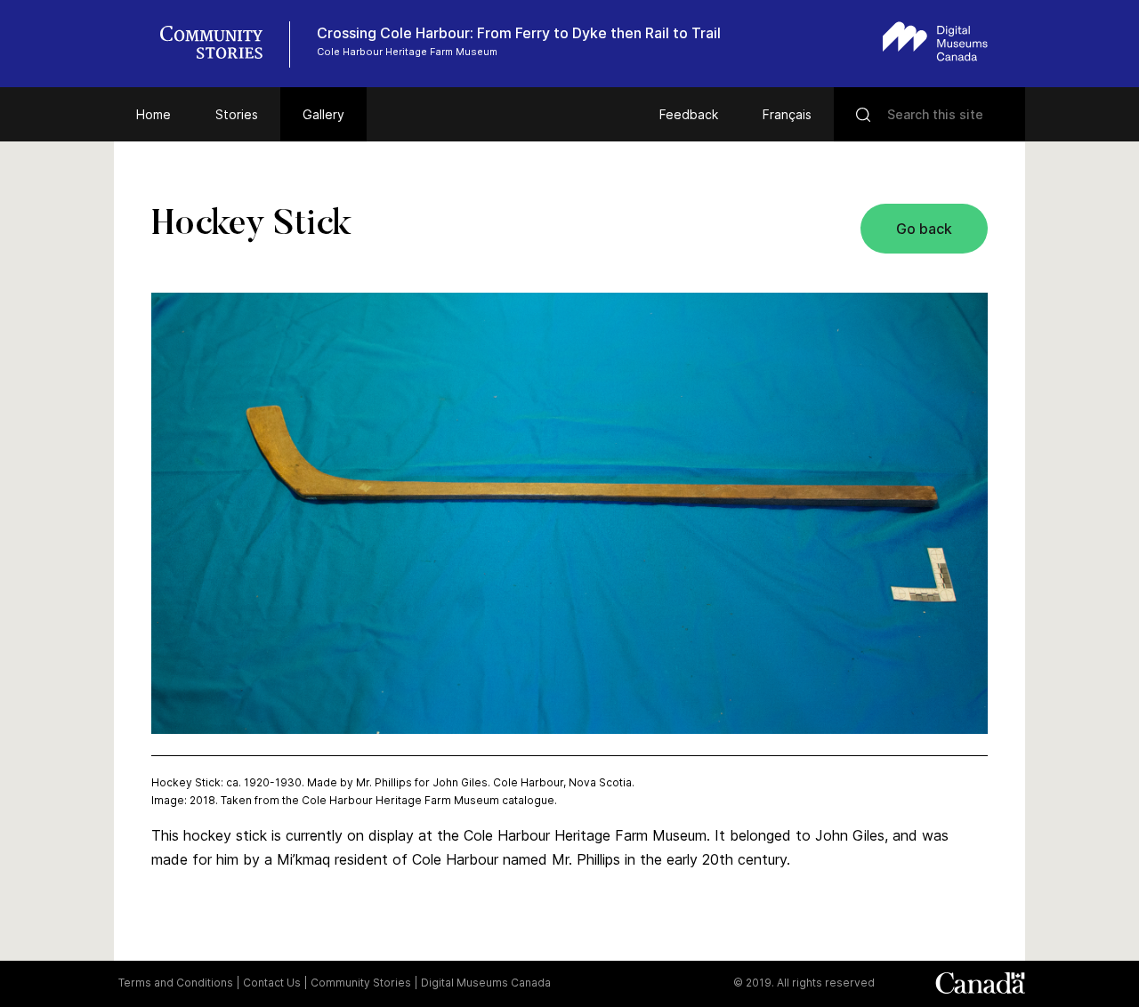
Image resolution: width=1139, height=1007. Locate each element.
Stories (236, 114)
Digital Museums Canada (486, 982)
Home (153, 114)
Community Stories (361, 982)
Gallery (323, 114)
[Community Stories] (220, 44)
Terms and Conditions (175, 982)
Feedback (688, 114)
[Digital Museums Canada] (935, 41)
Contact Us (272, 982)
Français (787, 114)
